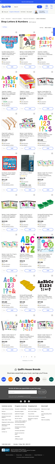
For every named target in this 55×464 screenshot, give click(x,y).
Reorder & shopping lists (34, 409)
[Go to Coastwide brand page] (10, 379)
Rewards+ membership (20, 409)
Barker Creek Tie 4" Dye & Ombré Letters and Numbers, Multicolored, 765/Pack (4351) (9, 255)
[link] (16, 32)
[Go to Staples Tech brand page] (37, 379)
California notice (28, 454)
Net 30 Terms (18, 418)
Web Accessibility (45, 419)
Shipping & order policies (8, 422)
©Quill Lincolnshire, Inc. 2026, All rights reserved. (20, 450)
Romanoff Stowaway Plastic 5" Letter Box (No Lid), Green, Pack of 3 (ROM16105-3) (45, 216)
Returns (4, 411)
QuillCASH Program (19, 413)
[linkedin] (25, 401)
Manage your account (7, 413)
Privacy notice (19, 454)
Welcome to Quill (45, 409)
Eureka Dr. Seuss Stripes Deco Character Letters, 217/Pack (9, 174)
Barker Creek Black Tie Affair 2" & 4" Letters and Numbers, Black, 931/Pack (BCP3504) (45, 93)
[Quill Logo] (6, 6)
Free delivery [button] (6, 63)
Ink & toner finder (32, 411)
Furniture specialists (20, 430)
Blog (42, 411)
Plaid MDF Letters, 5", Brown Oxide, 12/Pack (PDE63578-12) (8, 135)
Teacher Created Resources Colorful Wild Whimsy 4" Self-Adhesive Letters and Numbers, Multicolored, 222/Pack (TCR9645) (9, 296)
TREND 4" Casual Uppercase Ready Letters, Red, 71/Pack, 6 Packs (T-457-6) (27, 93)
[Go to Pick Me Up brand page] (17, 379)
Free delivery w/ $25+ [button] (26, 63)
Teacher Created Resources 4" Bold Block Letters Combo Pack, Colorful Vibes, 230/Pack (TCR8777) (27, 336)
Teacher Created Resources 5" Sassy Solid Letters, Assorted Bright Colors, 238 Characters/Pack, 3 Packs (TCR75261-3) (9, 93)
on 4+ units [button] (10, 101)
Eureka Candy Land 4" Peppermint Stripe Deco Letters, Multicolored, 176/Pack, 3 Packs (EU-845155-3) (8, 53)
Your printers (31, 413)
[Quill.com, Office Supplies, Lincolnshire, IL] (6, 450)
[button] (54, 2)
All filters (5, 27)
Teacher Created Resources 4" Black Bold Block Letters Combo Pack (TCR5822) (45, 296)
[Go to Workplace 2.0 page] (51, 379)
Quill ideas (17, 436)
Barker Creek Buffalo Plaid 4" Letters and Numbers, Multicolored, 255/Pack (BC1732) (27, 53)
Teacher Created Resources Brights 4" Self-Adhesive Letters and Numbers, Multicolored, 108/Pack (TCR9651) (45, 135)
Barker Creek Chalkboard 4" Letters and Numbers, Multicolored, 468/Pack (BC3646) (9, 216)
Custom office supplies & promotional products (21, 421)
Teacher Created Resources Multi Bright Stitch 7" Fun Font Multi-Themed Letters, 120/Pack (27, 255)
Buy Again (29, 11)
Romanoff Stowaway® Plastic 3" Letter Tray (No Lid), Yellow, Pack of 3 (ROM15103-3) (27, 296)
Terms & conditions (9, 454)
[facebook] (29, 401)
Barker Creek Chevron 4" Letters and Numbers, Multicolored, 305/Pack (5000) (9, 336)
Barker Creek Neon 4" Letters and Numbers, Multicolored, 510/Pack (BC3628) (26, 216)
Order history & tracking (7, 409)
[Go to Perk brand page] (24, 379)
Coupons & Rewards (14, 11)
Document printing (19, 424)
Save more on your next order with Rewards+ (35, 1)
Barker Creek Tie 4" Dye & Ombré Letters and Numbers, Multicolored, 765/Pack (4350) (45, 174)
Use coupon (42, 391)
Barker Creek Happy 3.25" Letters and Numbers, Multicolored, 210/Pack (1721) (45, 255)
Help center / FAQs (6, 419)
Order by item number (33, 416)
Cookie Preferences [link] (38, 454)
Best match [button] (48, 27)
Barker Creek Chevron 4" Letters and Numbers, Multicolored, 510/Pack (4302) (45, 336)
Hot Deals (23, 11)
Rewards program (19, 411)
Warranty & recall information (6, 425)
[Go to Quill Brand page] (3, 379)
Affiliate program (19, 438)
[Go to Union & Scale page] (44, 379)
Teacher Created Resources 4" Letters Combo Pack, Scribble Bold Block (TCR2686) (45, 53)
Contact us (4, 431)
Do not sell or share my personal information (25, 457)
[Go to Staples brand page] (31, 379)
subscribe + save (19, 416)
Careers (43, 417)
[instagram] (21, 401)
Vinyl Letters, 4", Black (26, 173)
